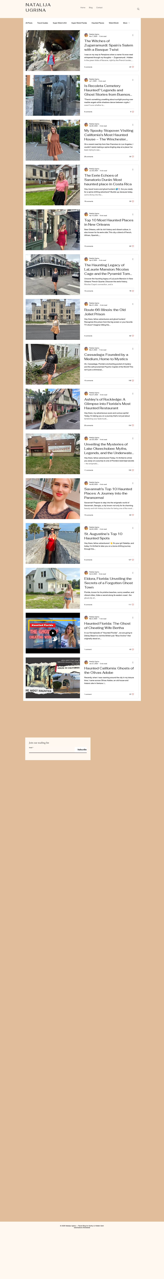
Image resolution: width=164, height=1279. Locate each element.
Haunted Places (98, 23)
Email (30, 747)
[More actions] (133, 35)
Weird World (113, 23)
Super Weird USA (60, 23)
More (125, 23)
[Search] (138, 9)
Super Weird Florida (79, 23)
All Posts (29, 23)
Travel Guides (42, 23)
